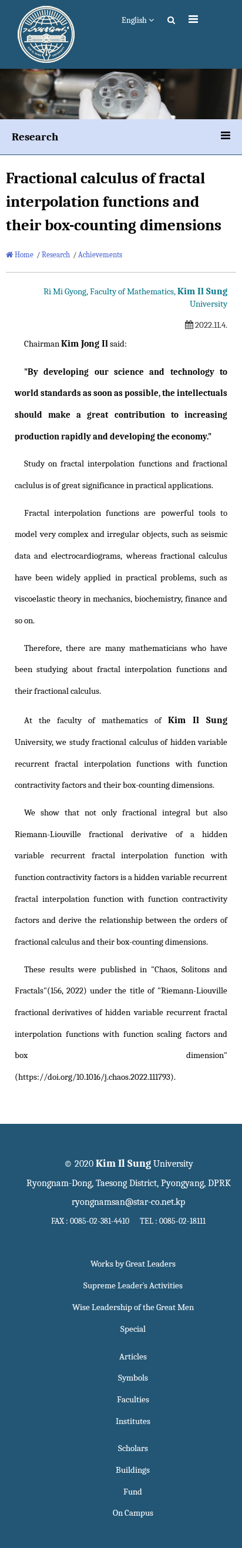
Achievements (100, 254)
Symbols (133, 1378)
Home (23, 254)
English (135, 20)
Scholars (133, 1448)
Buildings (133, 1470)
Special (133, 1329)
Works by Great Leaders (133, 1264)
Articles (133, 1357)
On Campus (133, 1513)
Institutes (133, 1421)
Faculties (133, 1400)
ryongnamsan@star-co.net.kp (128, 1202)
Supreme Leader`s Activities (133, 1286)
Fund (132, 1492)
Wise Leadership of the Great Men (133, 1307)
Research (56, 254)
